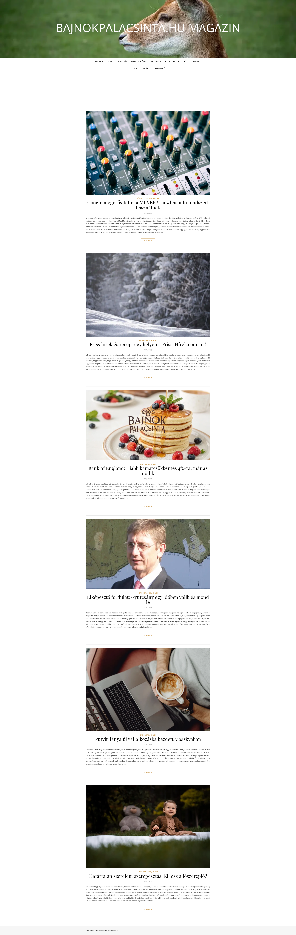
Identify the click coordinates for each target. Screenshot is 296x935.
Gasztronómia (139, 61)
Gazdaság (156, 61)
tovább (148, 241)
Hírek (186, 61)
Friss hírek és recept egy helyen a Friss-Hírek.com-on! (148, 344)
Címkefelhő (159, 68)
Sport (196, 61)
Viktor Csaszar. (113, 931)
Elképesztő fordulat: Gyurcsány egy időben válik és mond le (148, 599)
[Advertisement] (148, 89)
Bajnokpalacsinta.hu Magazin (148, 27)
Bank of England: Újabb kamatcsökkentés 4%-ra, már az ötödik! (148, 470)
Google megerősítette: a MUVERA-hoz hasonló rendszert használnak (148, 204)
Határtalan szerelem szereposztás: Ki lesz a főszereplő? (148, 876)
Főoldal (99, 61)
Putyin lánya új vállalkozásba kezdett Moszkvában (148, 739)
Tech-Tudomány (141, 68)
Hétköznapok (172, 61)
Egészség (122, 61)
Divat (111, 61)
